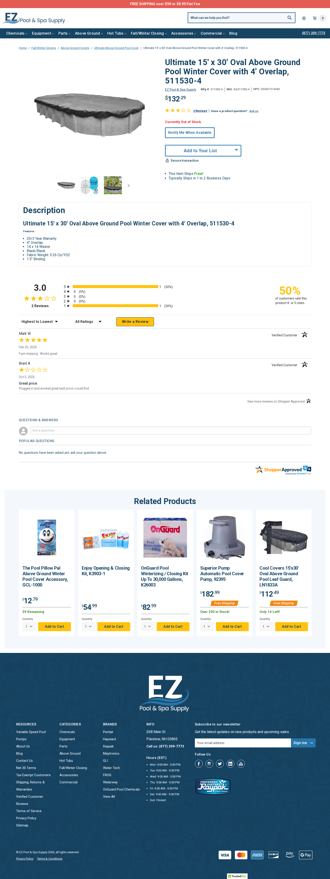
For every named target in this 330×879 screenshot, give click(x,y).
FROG (107, 775)
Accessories (182, 33)
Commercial (211, 33)
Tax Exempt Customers (33, 775)
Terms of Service (29, 811)
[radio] (165, 286)
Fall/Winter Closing (147, 33)
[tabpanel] (46, 573)
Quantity (27, 619)
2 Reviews (200, 110)
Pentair (108, 732)
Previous (50, 185)
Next (129, 185)
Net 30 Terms (26, 768)
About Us (23, 746)
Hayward (109, 739)
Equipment (41, 33)
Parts (63, 33)
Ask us (253, 111)
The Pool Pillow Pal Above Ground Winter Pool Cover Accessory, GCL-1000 (45, 576)
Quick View (46, 539)
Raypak (108, 746)
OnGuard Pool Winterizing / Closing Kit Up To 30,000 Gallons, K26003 (164, 576)
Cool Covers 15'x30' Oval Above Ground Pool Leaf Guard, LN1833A (279, 576)
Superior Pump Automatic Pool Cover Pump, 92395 (222, 573)
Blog (233, 33)
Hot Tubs (115, 33)
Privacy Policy (26, 818)
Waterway (110, 782)
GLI (105, 761)
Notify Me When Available (189, 132)
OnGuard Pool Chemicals (121, 789)
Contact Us (24, 761)
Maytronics (111, 753)
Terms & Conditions (49, 858)
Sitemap (22, 825)
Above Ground (87, 33)
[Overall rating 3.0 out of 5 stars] (178, 111)
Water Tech (111, 768)
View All (109, 797)
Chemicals (15, 33)
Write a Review (135, 321)
